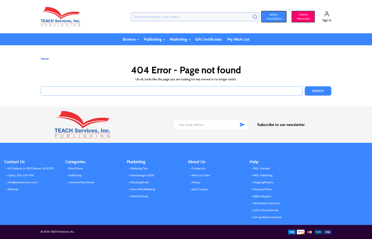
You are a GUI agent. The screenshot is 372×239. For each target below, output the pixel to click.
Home (45, 59)
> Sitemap (12, 189)
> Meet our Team (200, 175)
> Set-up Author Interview (266, 217)
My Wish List (238, 39)
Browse (129, 39)
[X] (138, 124)
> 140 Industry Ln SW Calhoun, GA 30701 (30, 168)
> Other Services (138, 196)
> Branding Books (139, 182)
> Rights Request (261, 196)
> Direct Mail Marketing (142, 189)
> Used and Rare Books (81, 182)
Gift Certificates (208, 39)
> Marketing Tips (138, 168)
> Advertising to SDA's (141, 175)
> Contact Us (197, 168)
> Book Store (75, 168)
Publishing (153, 39)
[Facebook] (149, 124)
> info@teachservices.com (22, 182)
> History (195, 182)
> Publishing (74, 175)
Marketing (178, 39)
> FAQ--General (260, 168)
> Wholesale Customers (265, 203)
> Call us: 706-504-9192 (20, 175)
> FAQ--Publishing (261, 175)
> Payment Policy (261, 189)
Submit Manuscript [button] (301, 16)
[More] (138, 40)
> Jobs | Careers (199, 189)
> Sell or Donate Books (265, 210)
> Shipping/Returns (262, 182)
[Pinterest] (159, 124)
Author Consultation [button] (274, 16)
